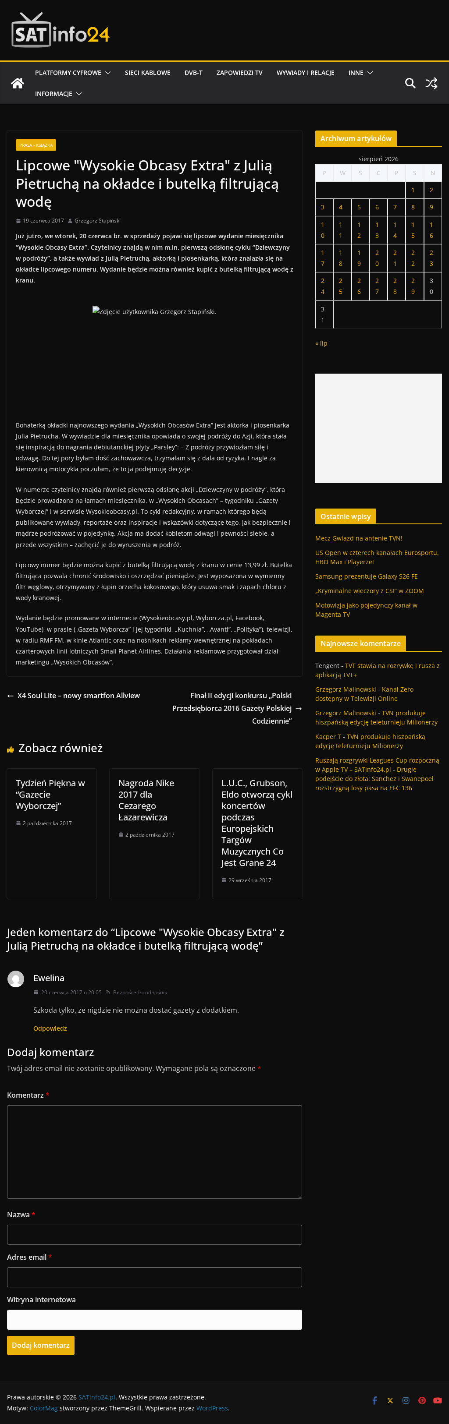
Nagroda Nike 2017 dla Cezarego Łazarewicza (146, 800)
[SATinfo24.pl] (17, 83)
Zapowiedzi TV (240, 72)
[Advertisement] (378, 428)
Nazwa (21, 1214)
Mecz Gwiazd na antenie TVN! (359, 538)
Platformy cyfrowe (68, 72)
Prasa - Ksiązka (36, 145)
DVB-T (194, 72)
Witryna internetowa (41, 1299)
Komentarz (28, 1095)
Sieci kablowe (148, 72)
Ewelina (48, 978)
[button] (106, 73)
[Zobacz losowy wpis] (431, 83)
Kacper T (328, 736)
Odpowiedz (50, 1028)
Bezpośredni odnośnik (140, 992)
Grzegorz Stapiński (98, 220)
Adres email (29, 1257)
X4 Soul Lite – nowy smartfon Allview (79, 695)
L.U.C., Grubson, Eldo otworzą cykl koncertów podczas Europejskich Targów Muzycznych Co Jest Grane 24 (256, 823)
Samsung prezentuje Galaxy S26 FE (366, 576)
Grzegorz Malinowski (345, 689)
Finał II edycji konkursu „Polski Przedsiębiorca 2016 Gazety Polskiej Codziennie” (232, 708)
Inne (356, 72)
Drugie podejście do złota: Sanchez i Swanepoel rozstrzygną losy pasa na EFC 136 (374, 778)
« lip (321, 343)
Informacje (53, 93)
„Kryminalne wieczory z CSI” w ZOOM (369, 591)
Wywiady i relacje (306, 72)
